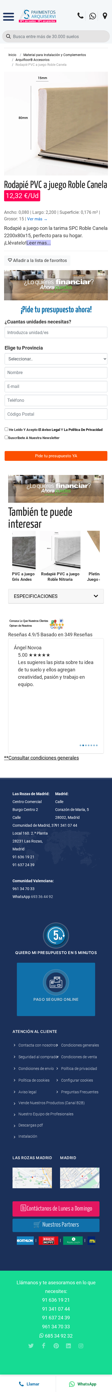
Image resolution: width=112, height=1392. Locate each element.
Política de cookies (33, 1080)
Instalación (27, 1136)
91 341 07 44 (56, 1309)
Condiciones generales (80, 1045)
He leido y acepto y (55, 430)
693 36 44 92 (42, 896)
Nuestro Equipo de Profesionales (45, 1114)
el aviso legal (49, 430)
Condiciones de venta (79, 1057)
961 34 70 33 (56, 1326)
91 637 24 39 (56, 1317)
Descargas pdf (30, 1125)
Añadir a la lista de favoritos (39, 260)
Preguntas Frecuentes (79, 1092)
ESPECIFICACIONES (36, 596)
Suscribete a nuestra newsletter (34, 438)
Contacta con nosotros (37, 1045)
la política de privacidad (83, 430)
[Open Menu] (8, 12)
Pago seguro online (56, 999)
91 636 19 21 (56, 1300)
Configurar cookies (77, 1080)
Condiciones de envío (36, 1068)
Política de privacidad (79, 1068)
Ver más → (37, 219)
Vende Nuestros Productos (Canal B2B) (51, 1103)
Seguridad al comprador (38, 1057)
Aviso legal (27, 1092)
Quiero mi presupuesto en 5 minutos (56, 952)
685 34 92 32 (58, 1336)
